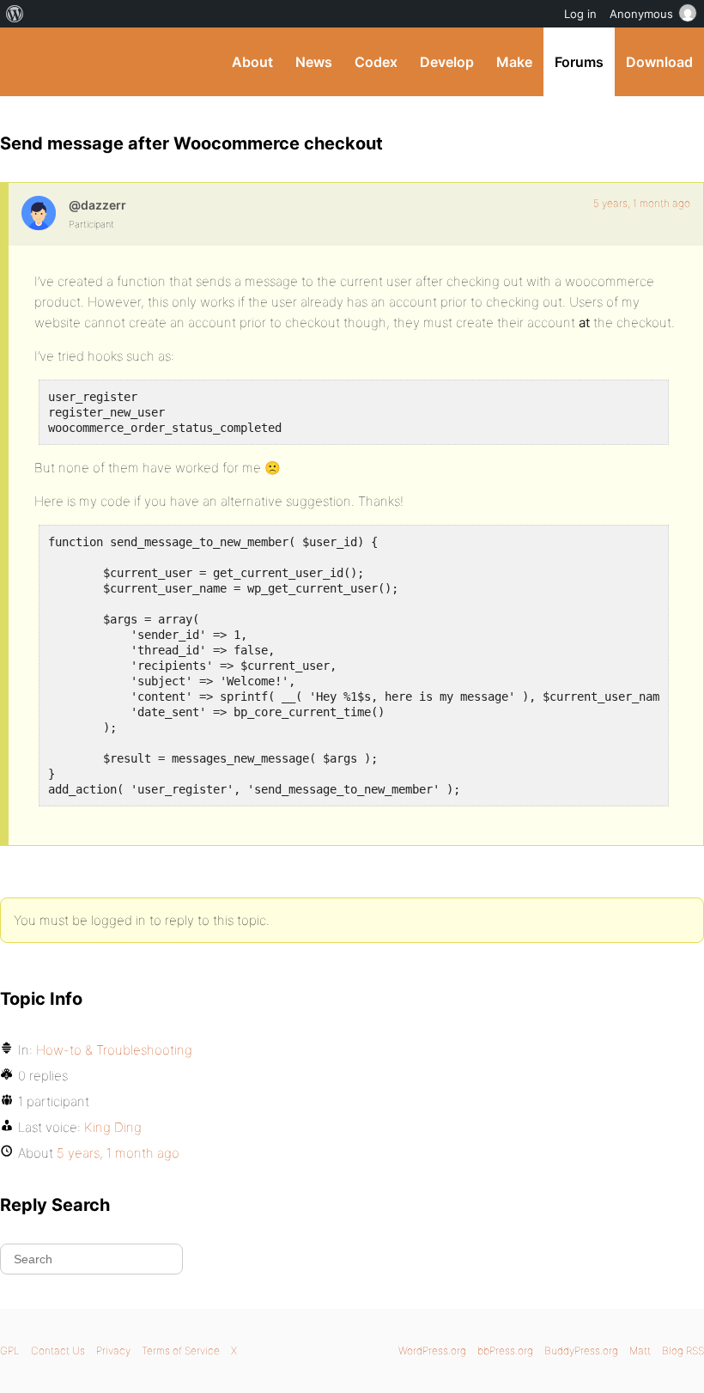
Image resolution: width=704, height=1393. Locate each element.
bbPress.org (505, 1350)
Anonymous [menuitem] (641, 14)
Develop (447, 61)
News (313, 61)
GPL (10, 1350)
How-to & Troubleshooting (114, 1050)
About (252, 61)
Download (659, 61)
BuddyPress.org (28, 61)
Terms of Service (181, 1350)
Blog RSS (683, 1350)
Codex (376, 61)
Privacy (113, 1350)
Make (514, 61)
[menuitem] (15, 13)
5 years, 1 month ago (641, 203)
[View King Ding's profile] (38, 213)
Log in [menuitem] (580, 14)
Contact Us (58, 1350)
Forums (579, 61)
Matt (640, 1350)
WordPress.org (432, 1350)
